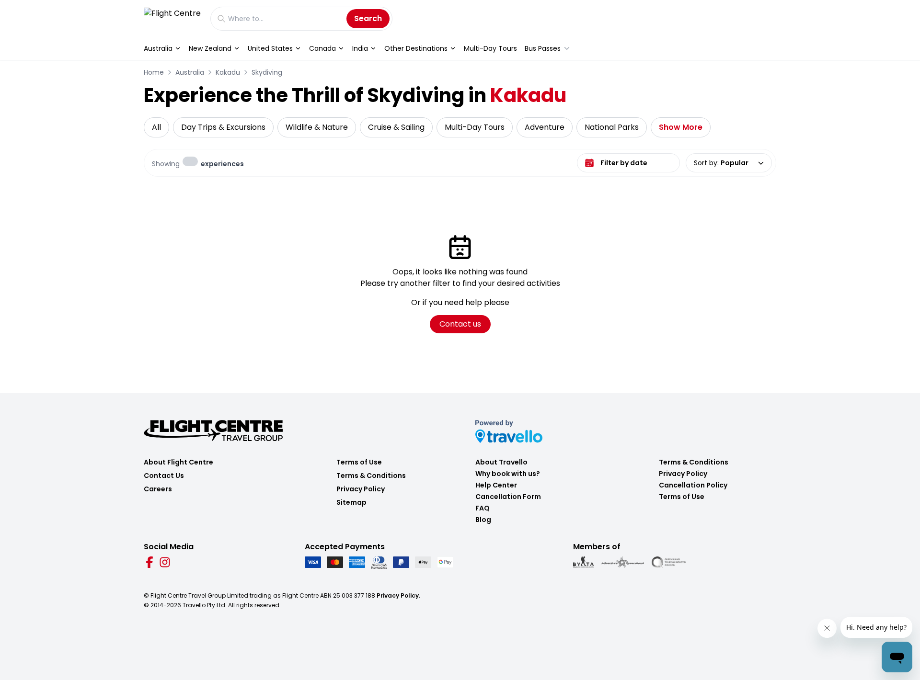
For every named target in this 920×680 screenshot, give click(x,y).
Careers (158, 489)
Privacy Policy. (398, 595)
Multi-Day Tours (490, 48)
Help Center (496, 485)
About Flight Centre (178, 462)
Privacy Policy (360, 489)
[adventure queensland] (622, 562)
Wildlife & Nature (317, 127)
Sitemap (351, 502)
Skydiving (267, 72)
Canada (322, 48)
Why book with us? (507, 473)
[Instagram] (165, 562)
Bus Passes (543, 48)
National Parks (612, 127)
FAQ (482, 508)
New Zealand (210, 48)
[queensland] (669, 562)
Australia (158, 48)
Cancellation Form (508, 496)
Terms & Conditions (371, 475)
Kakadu (228, 72)
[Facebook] (149, 562)
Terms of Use (359, 462)
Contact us (460, 323)
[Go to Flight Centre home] (172, 18)
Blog (483, 519)
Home (154, 72)
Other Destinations (416, 48)
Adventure (544, 127)
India (360, 48)
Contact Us (164, 475)
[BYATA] (583, 562)
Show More (680, 127)
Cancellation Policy (693, 485)
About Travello (501, 462)
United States (270, 48)
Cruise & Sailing (396, 127)
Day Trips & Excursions (223, 127)
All (156, 127)
